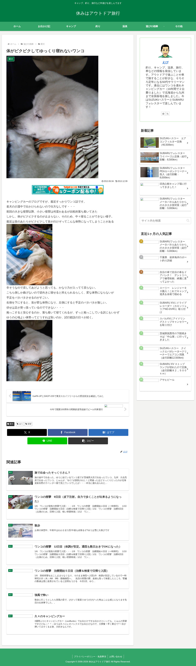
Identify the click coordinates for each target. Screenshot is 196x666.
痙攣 (29, 424)
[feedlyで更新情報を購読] (163, 114)
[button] (88, 440)
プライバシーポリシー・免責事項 (90, 656)
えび (165, 62)
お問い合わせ (115, 656)
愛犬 (11, 424)
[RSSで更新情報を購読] (168, 114)
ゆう (21, 424)
